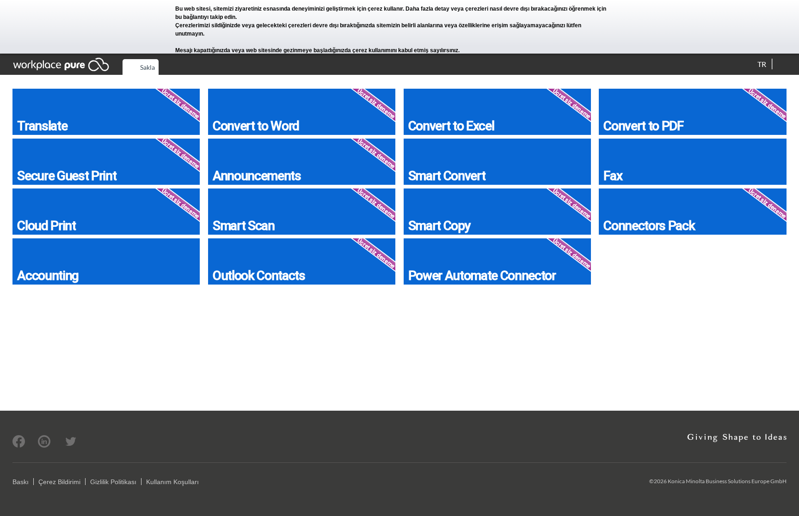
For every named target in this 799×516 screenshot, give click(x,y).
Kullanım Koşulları (172, 482)
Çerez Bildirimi (59, 482)
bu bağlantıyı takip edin (205, 17)
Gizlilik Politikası (113, 482)
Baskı (20, 482)
